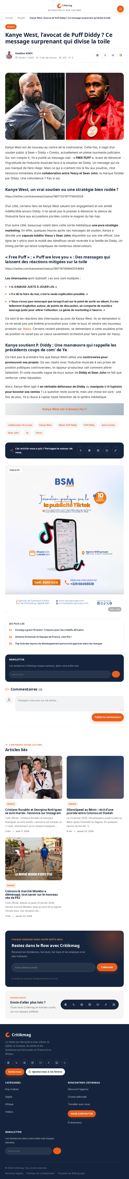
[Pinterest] (81, 1004)
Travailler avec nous (79, 1104)
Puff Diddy (89, 425)
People (21, 18)
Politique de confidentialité (41, 1173)
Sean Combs (108, 425)
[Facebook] (65, 1004)
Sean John (13, 432)
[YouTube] (97, 1004)
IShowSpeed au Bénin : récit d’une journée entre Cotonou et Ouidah (90, 811)
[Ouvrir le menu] (9, 6)
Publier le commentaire (108, 717)
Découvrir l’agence (78, 1089)
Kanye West (45, 425)
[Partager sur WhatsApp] (106, 450)
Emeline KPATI (24, 53)
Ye (27, 432)
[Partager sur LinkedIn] (98, 450)
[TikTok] (105, 1004)
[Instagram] (89, 1004)
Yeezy (27, 329)
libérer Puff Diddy (68, 425)
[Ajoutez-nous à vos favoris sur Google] (120, 55)
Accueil (9, 18)
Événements (75, 1122)
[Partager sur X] (105, 55)
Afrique (9, 1104)
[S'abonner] (116, 674)
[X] (73, 1004)
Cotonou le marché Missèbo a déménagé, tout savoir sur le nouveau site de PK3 (31, 894)
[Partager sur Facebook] (97, 55)
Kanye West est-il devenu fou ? (64, 409)
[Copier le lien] (113, 55)
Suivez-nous (14, 1071)
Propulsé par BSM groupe (71, 1173)
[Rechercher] (111, 6)
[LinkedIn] (114, 1004)
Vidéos (9, 1111)
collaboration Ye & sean (20, 425)
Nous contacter (82, 1113)
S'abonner (107, 967)
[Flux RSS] (65, 1063)
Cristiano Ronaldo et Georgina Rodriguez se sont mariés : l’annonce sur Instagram (33, 811)
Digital (8, 1096)
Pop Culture (11, 1089)
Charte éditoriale (77, 1096)
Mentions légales (14, 1173)
